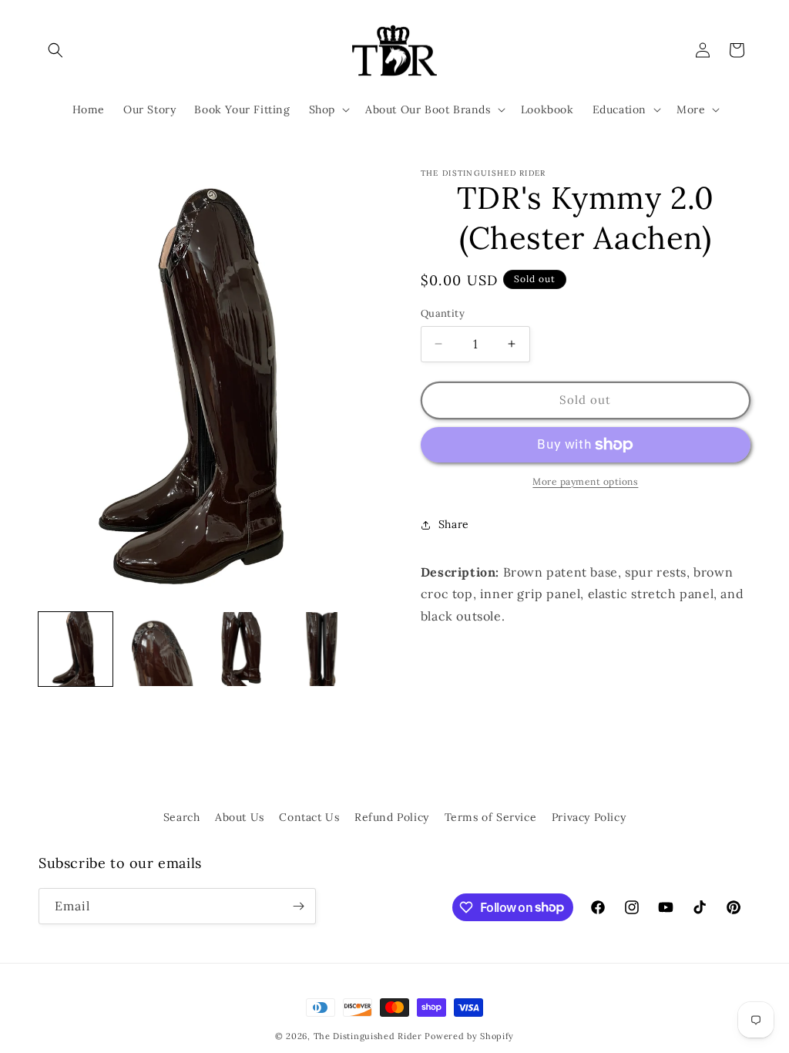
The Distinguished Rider (368, 1036)
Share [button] (453, 524)
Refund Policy (391, 817)
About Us (239, 817)
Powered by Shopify (469, 1036)
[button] (55, 50)
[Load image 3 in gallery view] (240, 649)
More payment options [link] (585, 481)
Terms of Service (491, 817)
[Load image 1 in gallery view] (75, 649)
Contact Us (309, 817)
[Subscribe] (298, 906)
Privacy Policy (589, 817)
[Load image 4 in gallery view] (321, 649)
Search (181, 817)
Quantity (443, 313)
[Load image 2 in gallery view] (157, 649)
